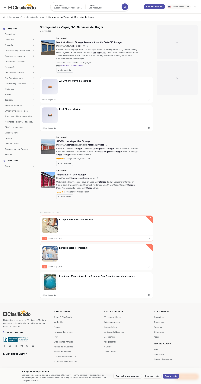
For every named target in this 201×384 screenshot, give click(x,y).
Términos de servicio (63, 332)
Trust (56, 337)
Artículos (158, 327)
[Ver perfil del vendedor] (44, 220)
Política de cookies (62, 351)
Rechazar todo (152, 376)
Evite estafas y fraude (63, 342)
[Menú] (4, 6)
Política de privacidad (63, 347)
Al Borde (108, 347)
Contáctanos (159, 354)
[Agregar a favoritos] (149, 99)
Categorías (159, 332)
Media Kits (58, 322)
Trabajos (58, 327)
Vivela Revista (110, 351)
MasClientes (109, 337)
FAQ (156, 349)
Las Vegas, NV (16, 17)
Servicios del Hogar (35, 17)
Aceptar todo (171, 376)
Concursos (159, 322)
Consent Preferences (164, 359)
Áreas (156, 337)
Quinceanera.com (112, 322)
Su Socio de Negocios (114, 332)
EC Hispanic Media (112, 317)
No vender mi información (65, 361)
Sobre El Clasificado (63, 317)
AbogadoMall (110, 342)
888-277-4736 (15, 332)
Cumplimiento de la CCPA (65, 356)
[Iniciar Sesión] (195, 6)
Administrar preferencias (127, 376)
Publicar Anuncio (154, 6)
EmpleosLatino (110, 327)
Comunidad (159, 317)
